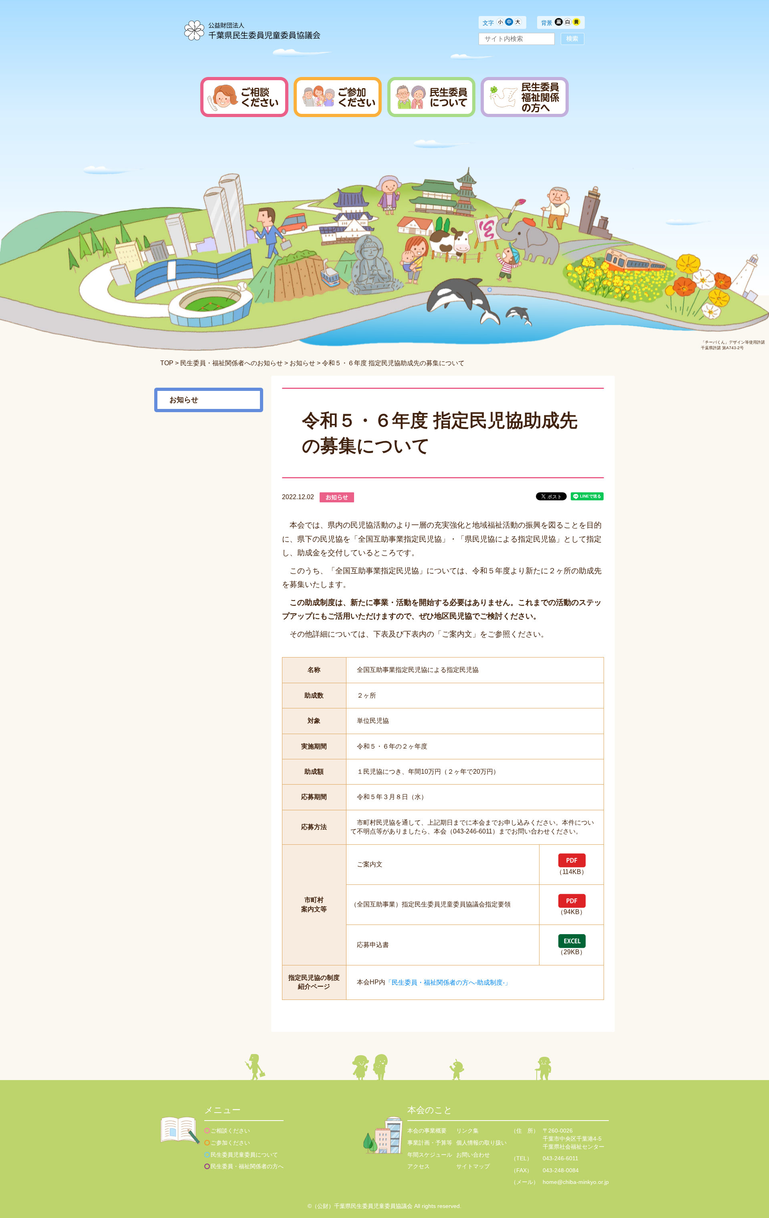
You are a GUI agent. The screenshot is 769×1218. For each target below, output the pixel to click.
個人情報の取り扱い (481, 1142)
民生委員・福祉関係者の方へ (247, 1166)
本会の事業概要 (427, 1130)
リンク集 (467, 1130)
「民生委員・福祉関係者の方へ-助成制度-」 (448, 982)
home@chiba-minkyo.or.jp (576, 1182)
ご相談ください (230, 1130)
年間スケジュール (429, 1154)
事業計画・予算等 (429, 1142)
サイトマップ (473, 1166)
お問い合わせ (473, 1154)
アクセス (418, 1166)
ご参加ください (230, 1142)
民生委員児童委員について (244, 1154)
